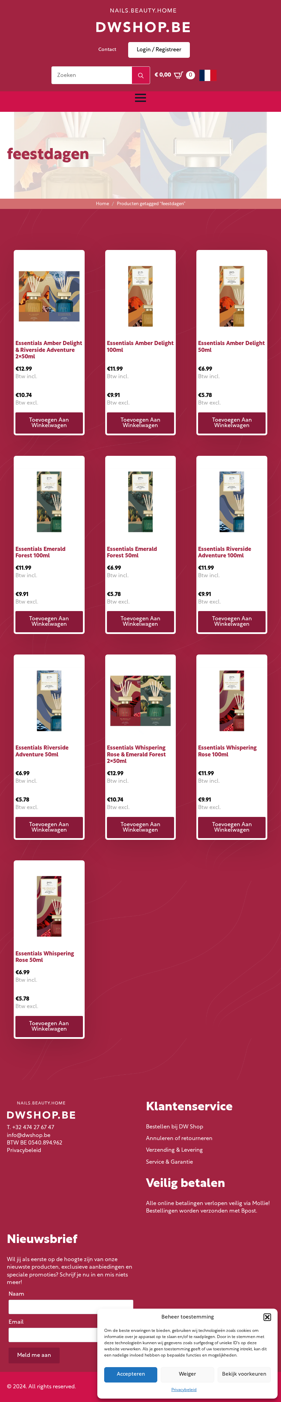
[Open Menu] (140, 97)
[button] (267, 1317)
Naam (18, 1294)
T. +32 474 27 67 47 (30, 1127)
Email (18, 1322)
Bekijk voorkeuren (244, 1374)
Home (102, 204)
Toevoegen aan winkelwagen (49, 423)
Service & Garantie (169, 1162)
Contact (107, 49)
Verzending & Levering (174, 1150)
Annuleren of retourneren (179, 1138)
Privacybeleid (184, 1390)
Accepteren (131, 1374)
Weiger (187, 1374)
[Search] (141, 75)
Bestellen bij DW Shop (174, 1127)
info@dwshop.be (28, 1135)
